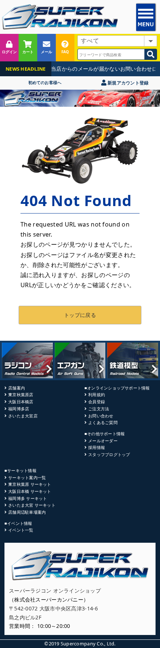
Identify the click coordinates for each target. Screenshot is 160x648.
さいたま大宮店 (23, 415)
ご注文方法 (98, 408)
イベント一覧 (20, 530)
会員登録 (96, 401)
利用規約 (96, 394)
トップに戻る (80, 314)
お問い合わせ (100, 415)
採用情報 (96, 447)
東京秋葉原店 (20, 394)
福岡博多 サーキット (27, 498)
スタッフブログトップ (109, 454)
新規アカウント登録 (127, 83)
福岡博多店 (18, 408)
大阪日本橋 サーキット (29, 491)
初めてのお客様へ (45, 82)
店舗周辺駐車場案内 (27, 512)
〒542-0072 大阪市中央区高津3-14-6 (53, 608)
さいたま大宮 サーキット (31, 505)
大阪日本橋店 (20, 401)
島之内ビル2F (25, 617)
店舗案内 (16, 388)
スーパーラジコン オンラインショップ (55, 590)
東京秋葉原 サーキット (29, 484)
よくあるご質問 (103, 422)
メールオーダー (103, 440)
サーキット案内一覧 (27, 477)
